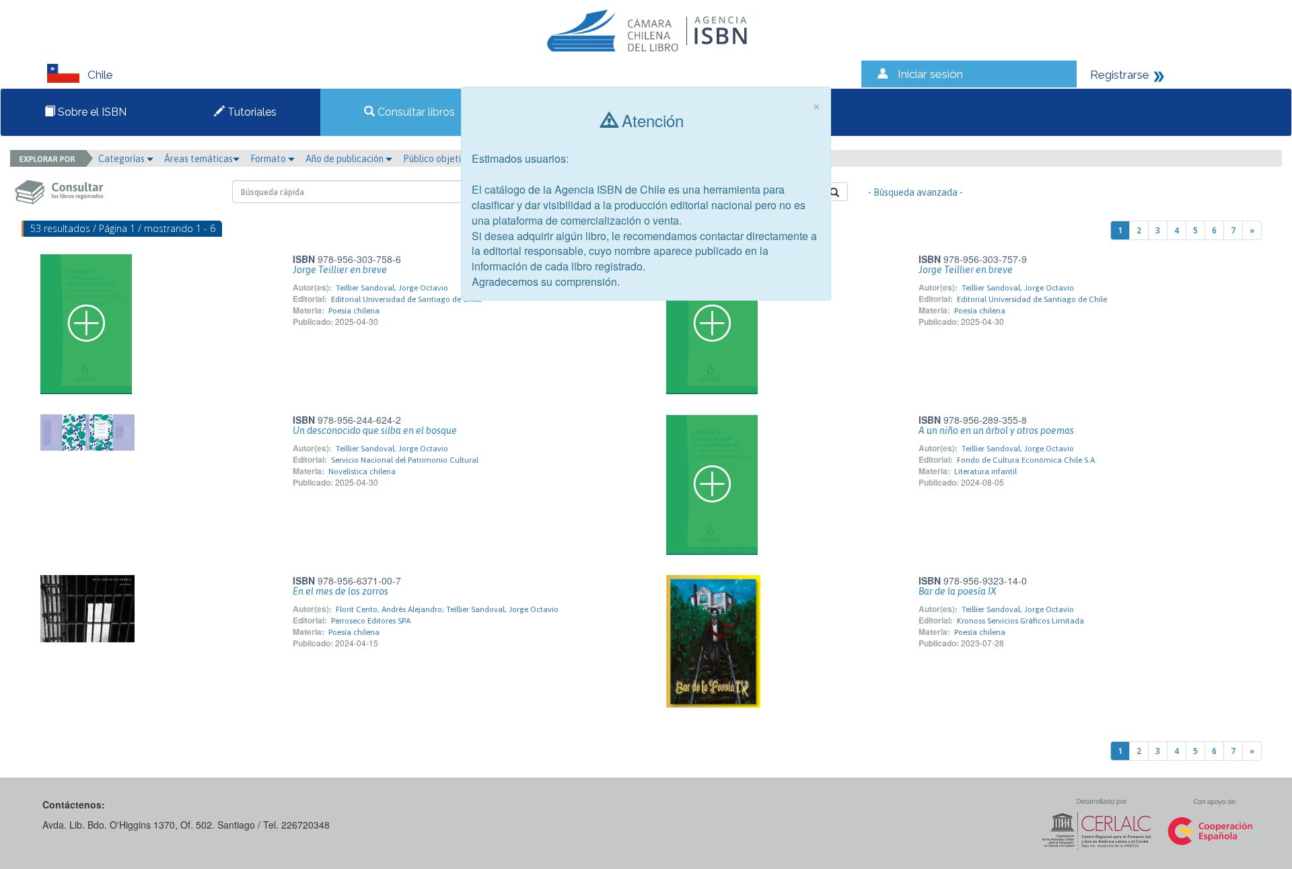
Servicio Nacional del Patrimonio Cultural (404, 460)
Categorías (122, 158)
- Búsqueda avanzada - (915, 192)
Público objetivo (437, 158)
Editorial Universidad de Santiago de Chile (406, 299)
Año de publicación (346, 158)
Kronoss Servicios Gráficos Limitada (1020, 621)
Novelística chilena (362, 471)
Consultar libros (415, 112)
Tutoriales (251, 112)
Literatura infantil (985, 471)
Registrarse (1119, 74)
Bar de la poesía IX (958, 591)
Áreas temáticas (198, 158)
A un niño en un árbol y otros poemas (996, 430)
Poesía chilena (354, 310)
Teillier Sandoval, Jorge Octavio (392, 288)
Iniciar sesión (930, 74)
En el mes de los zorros (340, 591)
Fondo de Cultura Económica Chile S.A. (1027, 460)
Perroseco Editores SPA (370, 621)
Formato (269, 158)
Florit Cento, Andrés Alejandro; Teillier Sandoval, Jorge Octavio (447, 609)
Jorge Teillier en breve (340, 269)
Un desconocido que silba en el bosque (375, 430)
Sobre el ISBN (91, 112)
